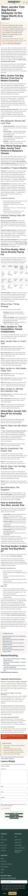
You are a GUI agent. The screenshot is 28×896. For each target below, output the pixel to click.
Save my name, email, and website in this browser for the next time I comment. (14, 805)
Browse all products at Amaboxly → (9, 672)
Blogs (2, 872)
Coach (2, 842)
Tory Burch (3, 850)
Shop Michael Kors (10, 816)
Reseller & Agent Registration (19, 851)
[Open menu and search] (26, 2)
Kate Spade (3, 848)
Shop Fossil (19, 816)
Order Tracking (18, 845)
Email (2, 791)
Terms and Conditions (20, 848)
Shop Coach (19, 813)
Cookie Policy (18, 839)
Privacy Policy (18, 842)
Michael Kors (4, 839)
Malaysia (15, 756)
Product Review (4, 758)
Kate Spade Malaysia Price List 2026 (12, 748)
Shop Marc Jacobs (10, 813)
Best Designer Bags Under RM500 (12, 753)
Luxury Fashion (8, 756)
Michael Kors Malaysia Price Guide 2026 (13, 750)
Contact (2, 869)
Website (3, 797)
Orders (2, 858)
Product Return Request (6, 864)
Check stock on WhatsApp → (14, 43)
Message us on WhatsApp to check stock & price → (13, 736)
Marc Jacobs (20, 756)
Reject (4, 893)
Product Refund (4, 866)
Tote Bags (11, 758)
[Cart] (24, 2)
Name (2, 786)
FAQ (16, 837)
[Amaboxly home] (14, 2)
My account (3, 861)
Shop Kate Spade (14, 815)
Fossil (2, 837)
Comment (3, 768)
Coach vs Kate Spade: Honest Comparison (14, 752)
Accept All (12, 893)
